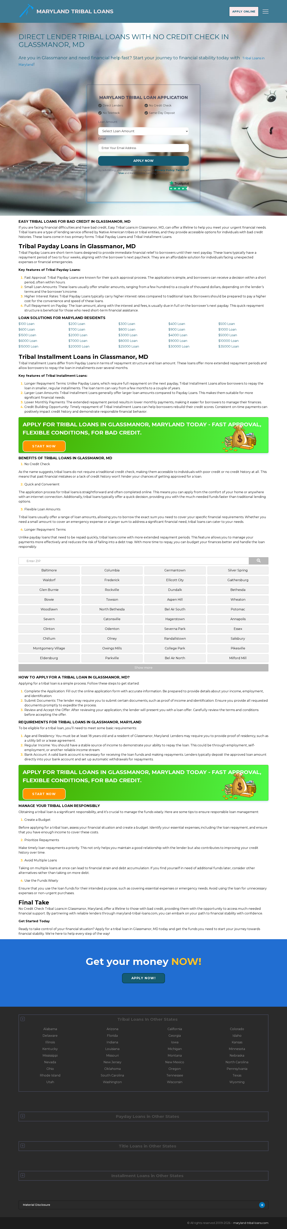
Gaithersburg (238, 580)
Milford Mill (238, 658)
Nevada (50, 1062)
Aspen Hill (175, 599)
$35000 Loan (228, 346)
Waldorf (49, 580)
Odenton (112, 629)
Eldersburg (49, 658)
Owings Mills (112, 648)
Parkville (112, 658)
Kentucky (50, 1049)
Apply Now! (143, 978)
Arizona (112, 1029)
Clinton (49, 629)
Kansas (237, 1042)
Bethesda (237, 590)
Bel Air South (175, 609)
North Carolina (237, 1062)
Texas (237, 1075)
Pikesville (238, 648)
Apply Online (243, 11)
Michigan (175, 1049)
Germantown (174, 570)
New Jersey (112, 1062)
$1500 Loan (27, 335)
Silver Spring (238, 570)
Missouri (112, 1055)
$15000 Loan (28, 346)
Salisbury (238, 638)
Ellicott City (175, 580)
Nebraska (237, 1055)
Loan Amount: (108, 122)
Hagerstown (175, 619)
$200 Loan (77, 324)
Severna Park (174, 629)
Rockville (112, 590)
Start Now (44, 446)
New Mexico (174, 1062)
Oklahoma (112, 1069)
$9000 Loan (177, 341)
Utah (50, 1082)
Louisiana (112, 1049)
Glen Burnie (49, 590)
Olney (112, 638)
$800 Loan (127, 329)
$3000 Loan (128, 335)
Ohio (50, 1069)
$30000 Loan (178, 346)
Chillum (49, 638)
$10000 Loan (228, 341)
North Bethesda (112, 609)
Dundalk (175, 590)
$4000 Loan (177, 335)
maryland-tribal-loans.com (250, 1223)
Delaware (50, 1035)
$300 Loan (127, 324)
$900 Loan (176, 329)
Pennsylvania (237, 1069)
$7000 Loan (78, 341)
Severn (49, 619)
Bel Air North (175, 658)
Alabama (50, 1029)
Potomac (238, 609)
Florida (112, 1035)
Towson (112, 599)
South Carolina (112, 1075)
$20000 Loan (79, 346)
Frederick (111, 580)
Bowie (49, 599)
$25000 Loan (129, 346)
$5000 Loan (227, 335)
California (175, 1029)
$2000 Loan (78, 335)
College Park (175, 648)
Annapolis (238, 619)
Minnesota (237, 1049)
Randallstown (175, 638)
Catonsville (111, 619)
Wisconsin (174, 1082)
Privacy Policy (165, 170)
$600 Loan (27, 329)
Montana (175, 1055)
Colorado (237, 1029)
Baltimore (49, 570)
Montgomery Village (49, 648)
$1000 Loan (227, 329)
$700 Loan (77, 329)
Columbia (111, 570)
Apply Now (143, 161)
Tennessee (174, 1075)
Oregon (174, 1069)
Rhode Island (50, 1075)
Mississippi (50, 1055)
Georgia (174, 1035)
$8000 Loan (128, 341)
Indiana (112, 1042)
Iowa (174, 1042)
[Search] (258, 561)
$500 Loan (226, 324)
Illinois (50, 1042)
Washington (112, 1082)
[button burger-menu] (265, 11)
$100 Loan (26, 324)
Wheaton (238, 599)
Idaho (237, 1035)
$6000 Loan (28, 341)
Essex (238, 629)
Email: (102, 138)
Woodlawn (49, 609)
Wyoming (237, 1082)
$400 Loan (176, 324)
